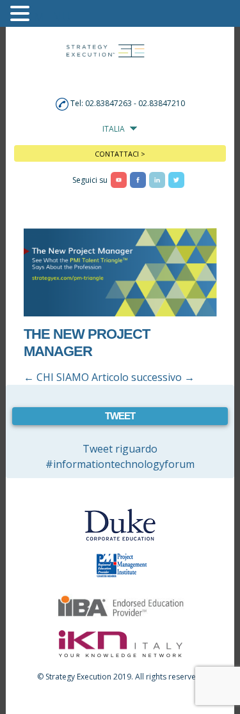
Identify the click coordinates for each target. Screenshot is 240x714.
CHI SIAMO (56, 377)
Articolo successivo (143, 377)
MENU (52, 16)
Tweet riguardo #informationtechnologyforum (120, 456)
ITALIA (113, 128)
